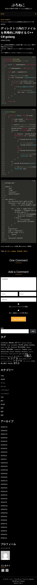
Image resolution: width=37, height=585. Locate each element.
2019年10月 (4, 513)
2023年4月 (4, 452)
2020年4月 (4, 491)
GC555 (20, 345)
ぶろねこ (18, 5)
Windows (18, 351)
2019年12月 (4, 506)
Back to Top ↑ (18, 583)
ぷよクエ (31, 351)
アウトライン (4, 354)
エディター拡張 (23, 354)
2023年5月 (4, 448)
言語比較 (19, 251)
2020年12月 (4, 463)
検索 (2, 328)
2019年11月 (4, 509)
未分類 (3, 404)
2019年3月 (4, 538)
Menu (3, 14)
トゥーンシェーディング (6, 361)
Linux (2, 347)
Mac (9, 347)
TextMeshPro (17, 349)
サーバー (3, 386)
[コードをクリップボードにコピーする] (34, 60)
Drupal (8, 345)
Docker (3, 345)
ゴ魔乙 (27, 356)
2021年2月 (4, 455)
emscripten (14, 345)
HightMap (32, 345)
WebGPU (12, 351)
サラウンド (3, 359)
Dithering (29, 342)
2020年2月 (4, 498)
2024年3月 (4, 441)
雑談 (2, 415)
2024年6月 (4, 438)
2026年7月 (4, 427)
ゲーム (3, 383)
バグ (24, 361)
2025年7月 (4, 434)
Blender (11, 343)
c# (5, 251)
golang (13, 251)
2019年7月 (4, 523)
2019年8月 (4, 520)
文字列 (33, 361)
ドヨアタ (17, 361)
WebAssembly (5, 351)
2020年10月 (4, 470)
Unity (2, 375)
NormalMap (21, 347)
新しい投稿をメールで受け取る (18, 313)
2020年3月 (4, 495)
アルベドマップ (13, 354)
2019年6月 (4, 527)
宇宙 (2, 397)
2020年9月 (4, 473)
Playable (28, 347)
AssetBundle (4, 342)
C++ (8, 251)
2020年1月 (4, 502)
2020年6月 (4, 484)
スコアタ (12, 358)
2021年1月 (4, 459)
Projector (3, 349)
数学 (2, 401)
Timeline (24, 349)
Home (2, 19)
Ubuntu (30, 349)
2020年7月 (4, 480)
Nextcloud (14, 347)
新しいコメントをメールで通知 (18, 306)
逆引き (26, 251)
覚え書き (4, 363)
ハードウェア (5, 393)
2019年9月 (4, 516)
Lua (6, 347)
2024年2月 (4, 445)
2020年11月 (4, 466)
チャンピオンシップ (25, 359)
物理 (2, 408)
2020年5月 (4, 488)
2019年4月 (4, 534)
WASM (3, 379)
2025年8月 (4, 430)
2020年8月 (4, 477)
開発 (7, 19)
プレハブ (28, 361)
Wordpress (25, 351)
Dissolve (24, 342)
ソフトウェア (5, 390)
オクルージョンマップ (7, 356)
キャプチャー (18, 356)
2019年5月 (4, 531)
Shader (10, 349)
